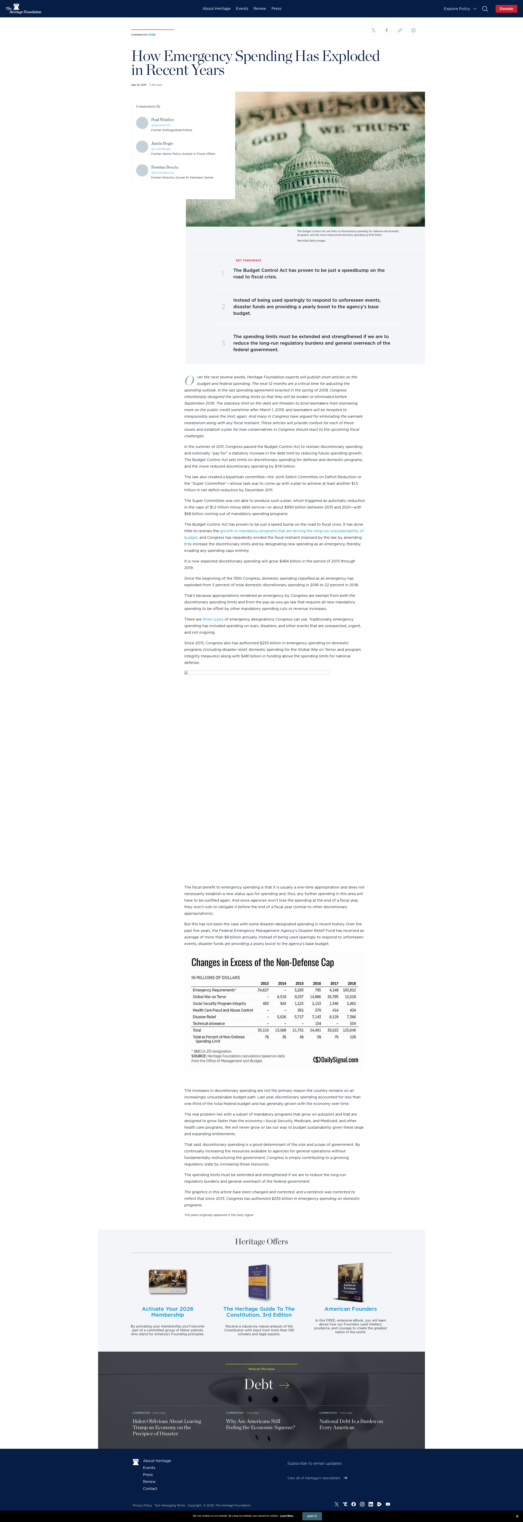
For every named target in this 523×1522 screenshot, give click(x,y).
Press (276, 8)
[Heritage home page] (136, 1461)
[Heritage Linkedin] (371, 1505)
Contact (150, 1488)
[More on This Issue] (284, 1382)
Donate (506, 9)
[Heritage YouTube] (388, 1505)
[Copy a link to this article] (400, 30)
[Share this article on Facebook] (387, 30)
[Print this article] (413, 30)
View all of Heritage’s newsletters (313, 1478)
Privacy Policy (142, 1505)
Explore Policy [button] (457, 9)
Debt (152, 34)
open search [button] (484, 8)
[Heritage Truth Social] (345, 1505)
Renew (260, 8)
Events (242, 8)
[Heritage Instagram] (362, 1505)
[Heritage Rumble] (379, 1505)
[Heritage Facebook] (353, 1505)
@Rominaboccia (162, 172)
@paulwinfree (160, 125)
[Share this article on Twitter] (373, 31)
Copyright (195, 1505)
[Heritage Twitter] (337, 1505)
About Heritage (216, 8)
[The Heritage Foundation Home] (24, 9)
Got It (312, 1516)
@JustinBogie (161, 149)
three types (213, 619)
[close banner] (517, 1517)
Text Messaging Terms (169, 1505)
